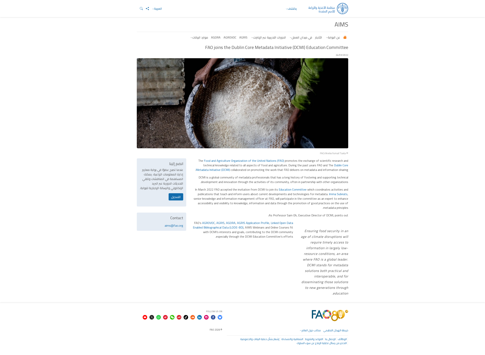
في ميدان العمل (302, 37)
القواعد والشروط (314, 339)
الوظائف (342, 339)
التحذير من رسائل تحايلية (334, 343)
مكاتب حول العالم (311, 330)
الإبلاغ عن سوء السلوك (309, 343)
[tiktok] (186, 317)
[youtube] (145, 317)
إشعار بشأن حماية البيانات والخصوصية (259, 339)
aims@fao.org (174, 225)
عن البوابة (334, 37)
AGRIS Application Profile (253, 223)
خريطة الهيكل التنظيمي (335, 330)
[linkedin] (199, 317)
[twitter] (151, 317)
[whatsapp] (158, 317)
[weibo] (165, 317)
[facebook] (213, 317)
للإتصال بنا (330, 339)
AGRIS (243, 37)
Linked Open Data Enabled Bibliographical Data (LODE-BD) (243, 225)
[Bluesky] (220, 317)
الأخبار (318, 37)
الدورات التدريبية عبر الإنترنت (269, 37)
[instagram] (206, 317)
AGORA (216, 37)
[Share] (146, 8)
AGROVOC (230, 37)
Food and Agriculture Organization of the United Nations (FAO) (244, 160)
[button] (140, 8)
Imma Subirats (338, 194)
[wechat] (172, 317)
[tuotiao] (179, 317)
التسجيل (176, 197)
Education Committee (293, 189)
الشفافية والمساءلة (292, 339)
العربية (158, 8)
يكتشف (292, 8)
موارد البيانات (200, 37)
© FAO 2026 (216, 329)
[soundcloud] (192, 317)
